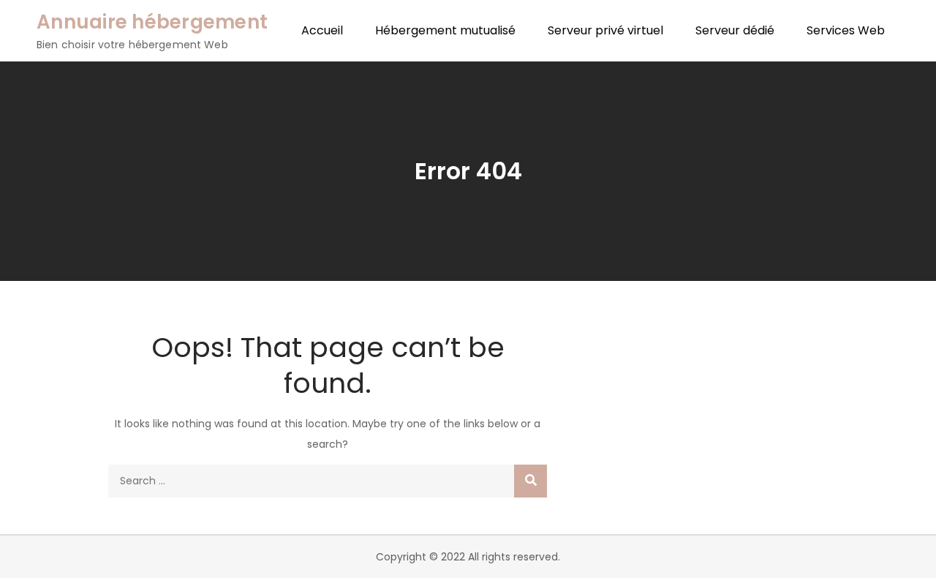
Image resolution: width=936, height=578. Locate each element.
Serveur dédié (734, 30)
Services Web (846, 30)
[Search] (530, 481)
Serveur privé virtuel (605, 30)
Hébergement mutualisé (445, 30)
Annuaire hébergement (152, 22)
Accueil (322, 30)
